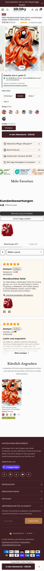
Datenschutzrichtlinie (10, 542)
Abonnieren (33, 521)
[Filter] (2, 252)
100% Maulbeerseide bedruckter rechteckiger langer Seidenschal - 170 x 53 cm (11, 408)
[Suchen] (7, 10)
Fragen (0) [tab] (33, 244)
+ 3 (18, 415)
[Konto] (33, 10)
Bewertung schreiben (22, 213)
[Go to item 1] (7, 230)
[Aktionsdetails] (25, 75)
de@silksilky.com (9, 462)
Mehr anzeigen (21, 353)
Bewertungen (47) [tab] (11, 244)
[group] (22, 48)
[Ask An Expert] (36, 10)
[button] (24, 22)
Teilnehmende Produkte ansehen (15, 85)
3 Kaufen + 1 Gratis (8, 418)
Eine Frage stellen (22, 219)
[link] (36, 10)
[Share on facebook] (4, 312)
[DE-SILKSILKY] (19, 9)
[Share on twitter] (9, 311)
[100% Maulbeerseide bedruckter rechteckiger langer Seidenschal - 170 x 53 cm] (12, 392)
